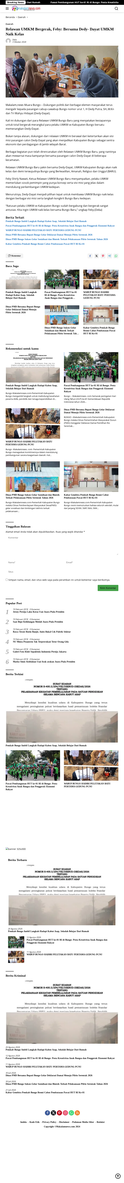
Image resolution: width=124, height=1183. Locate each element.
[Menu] (8, 8)
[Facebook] (47, 1113)
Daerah (9, 24)
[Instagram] (65, 1113)
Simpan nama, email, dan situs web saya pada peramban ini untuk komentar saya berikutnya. (59, 579)
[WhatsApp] (71, 1113)
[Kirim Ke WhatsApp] (116, 256)
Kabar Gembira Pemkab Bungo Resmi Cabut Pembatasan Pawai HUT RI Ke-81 (45, 244)
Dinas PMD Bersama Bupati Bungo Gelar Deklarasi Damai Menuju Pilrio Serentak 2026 (49, 235)
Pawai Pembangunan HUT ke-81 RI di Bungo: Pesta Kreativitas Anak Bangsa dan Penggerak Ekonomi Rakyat (60, 226)
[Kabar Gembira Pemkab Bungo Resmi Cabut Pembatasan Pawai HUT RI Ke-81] (100, 315)
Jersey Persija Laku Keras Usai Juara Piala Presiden (38, 612)
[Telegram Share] (109, 256)
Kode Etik (35, 1122)
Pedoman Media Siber (83, 1122)
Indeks (23, 1122)
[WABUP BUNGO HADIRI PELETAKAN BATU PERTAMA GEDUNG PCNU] (100, 279)
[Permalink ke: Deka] (8, 40)
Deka (14, 39)
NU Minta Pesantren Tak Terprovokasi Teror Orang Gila (41, 642)
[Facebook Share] (90, 256)
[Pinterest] (59, 1113)
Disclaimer (64, 1122)
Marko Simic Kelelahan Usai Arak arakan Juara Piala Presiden (44, 662)
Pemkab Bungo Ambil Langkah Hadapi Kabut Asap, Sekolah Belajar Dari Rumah (46, 221)
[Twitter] (53, 1113)
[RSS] (77, 1113)
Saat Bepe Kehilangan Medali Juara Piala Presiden (38, 622)
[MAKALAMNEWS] (25, 8)
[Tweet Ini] (96, 256)
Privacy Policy (49, 1122)
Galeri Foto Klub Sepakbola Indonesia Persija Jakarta (39, 652)
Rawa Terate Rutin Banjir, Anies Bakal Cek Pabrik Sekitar (42, 632)
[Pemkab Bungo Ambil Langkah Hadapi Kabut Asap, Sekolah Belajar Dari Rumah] (23, 279)
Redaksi (100, 1122)
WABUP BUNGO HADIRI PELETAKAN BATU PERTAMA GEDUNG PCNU (44, 230)
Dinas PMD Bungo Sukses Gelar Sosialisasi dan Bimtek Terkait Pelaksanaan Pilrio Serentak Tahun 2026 (57, 239)
